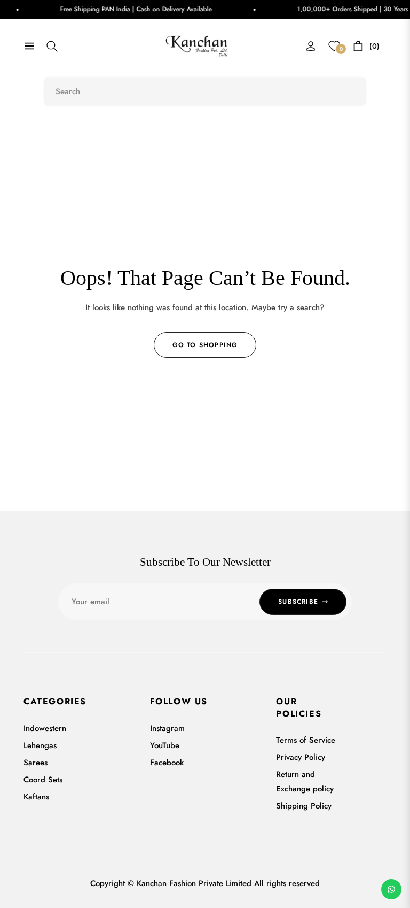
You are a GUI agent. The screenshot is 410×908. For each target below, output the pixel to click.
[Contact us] (391, 889)
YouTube (164, 745)
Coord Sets (42, 780)
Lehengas (40, 745)
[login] (310, 46)
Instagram (167, 728)
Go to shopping (205, 345)
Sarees (35, 762)
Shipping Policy (304, 806)
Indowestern (44, 728)
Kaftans (36, 797)
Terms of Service (305, 740)
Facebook (167, 762)
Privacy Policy (300, 757)
